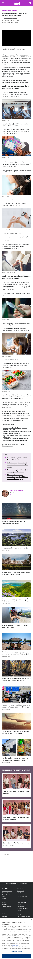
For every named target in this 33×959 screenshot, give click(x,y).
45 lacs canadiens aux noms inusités (15, 548)
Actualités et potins (7, 891)
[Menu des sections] (2, 3)
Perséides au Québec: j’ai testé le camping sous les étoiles (13, 522)
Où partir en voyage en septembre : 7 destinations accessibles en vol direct (15, 600)
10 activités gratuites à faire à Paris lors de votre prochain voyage (16, 573)
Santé (19, 904)
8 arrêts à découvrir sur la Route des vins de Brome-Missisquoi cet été (15, 759)
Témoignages (21, 906)
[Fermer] (31, 920)
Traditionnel (20, 891)
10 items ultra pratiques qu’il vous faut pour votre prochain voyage (17, 465)
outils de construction (12, 328)
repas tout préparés (11, 363)
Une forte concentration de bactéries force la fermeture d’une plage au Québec (16, 653)
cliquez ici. (15, 945)
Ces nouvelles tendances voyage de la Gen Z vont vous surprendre (15, 732)
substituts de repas (9, 164)
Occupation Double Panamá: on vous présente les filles (16, 818)
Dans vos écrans (6, 893)
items (23, 69)
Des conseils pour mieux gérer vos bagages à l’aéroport (17, 471)
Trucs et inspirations (7, 906)
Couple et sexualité (22, 908)
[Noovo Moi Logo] (16, 3)
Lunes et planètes (22, 896)
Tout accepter (16, 956)
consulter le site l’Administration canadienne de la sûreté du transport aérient (15, 413)
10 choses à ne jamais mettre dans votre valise (17, 459)
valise (16, 398)
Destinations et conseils (9, 10)
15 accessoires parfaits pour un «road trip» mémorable (15, 626)
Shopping (4, 916)
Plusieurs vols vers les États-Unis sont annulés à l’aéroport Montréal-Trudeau (16, 706)
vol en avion (24, 55)
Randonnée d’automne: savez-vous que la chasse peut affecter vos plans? (16, 679)
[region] (16, 938)
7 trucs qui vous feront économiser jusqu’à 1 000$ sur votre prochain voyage (17, 477)
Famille (19, 910)
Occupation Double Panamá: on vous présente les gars (16, 844)
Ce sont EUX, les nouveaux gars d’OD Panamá (16, 792)
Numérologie (20, 894)
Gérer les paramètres (16, 951)
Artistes (4, 898)
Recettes (4, 904)
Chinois (19, 893)
